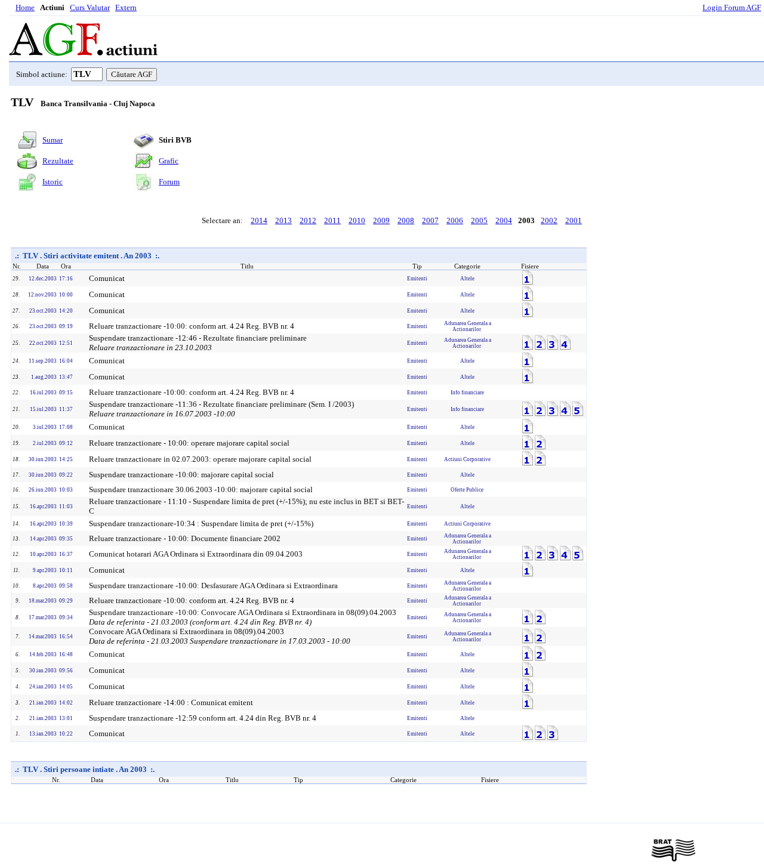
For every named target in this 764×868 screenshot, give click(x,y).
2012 (308, 220)
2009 (381, 220)
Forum (169, 181)
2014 (259, 220)
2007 (430, 220)
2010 (357, 220)
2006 (454, 220)
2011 (332, 220)
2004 (503, 220)
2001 (573, 220)
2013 (283, 220)
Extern (126, 7)
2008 (406, 220)
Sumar (52, 139)
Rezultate (57, 160)
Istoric (52, 181)
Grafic (168, 160)
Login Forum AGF (732, 7)
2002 (549, 220)
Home (25, 7)
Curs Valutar (90, 7)
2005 (479, 220)
